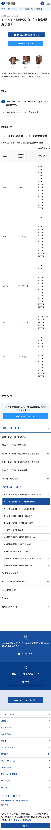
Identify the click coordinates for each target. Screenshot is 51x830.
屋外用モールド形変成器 (13, 530)
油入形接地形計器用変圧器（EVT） (17, 551)
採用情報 (4, 754)
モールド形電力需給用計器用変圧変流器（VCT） (23, 494)
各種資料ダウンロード (25, 43)
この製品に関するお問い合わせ (27, 35)
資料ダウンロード (10, 606)
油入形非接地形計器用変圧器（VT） (18, 544)
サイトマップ (6, 780)
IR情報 (3, 740)
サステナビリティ (8, 747)
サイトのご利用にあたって (10, 796)
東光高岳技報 (6, 734)
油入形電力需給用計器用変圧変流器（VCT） (21, 537)
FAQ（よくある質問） (9, 774)
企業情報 (4, 721)
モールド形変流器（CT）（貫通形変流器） (20, 508)
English (4, 787)
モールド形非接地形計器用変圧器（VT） (19, 516)
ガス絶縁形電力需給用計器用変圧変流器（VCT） (23, 558)
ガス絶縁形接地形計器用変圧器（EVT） (19, 565)
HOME (3, 9)
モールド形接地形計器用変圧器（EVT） (19, 523)
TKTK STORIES (7, 714)
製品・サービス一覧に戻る (25, 700)
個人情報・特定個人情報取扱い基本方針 (15, 800)
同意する (25, 825)
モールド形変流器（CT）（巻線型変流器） (20, 501)
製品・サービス (12, 9)
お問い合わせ (6, 767)
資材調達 (4, 805)
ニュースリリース (8, 760)
